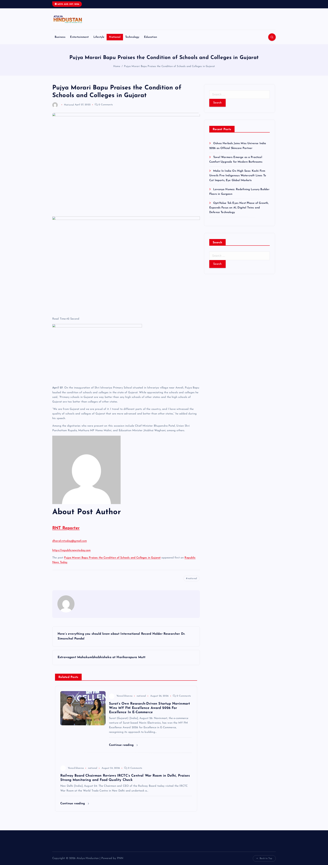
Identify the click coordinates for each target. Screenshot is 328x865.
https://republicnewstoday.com (71, 550)
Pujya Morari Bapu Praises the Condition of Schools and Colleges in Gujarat (169, 66)
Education (150, 37)
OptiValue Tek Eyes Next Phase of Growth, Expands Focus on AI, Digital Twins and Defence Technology (239, 208)
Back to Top (266, 858)
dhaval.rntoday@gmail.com (69, 541)
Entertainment (79, 37)
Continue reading (122, 745)
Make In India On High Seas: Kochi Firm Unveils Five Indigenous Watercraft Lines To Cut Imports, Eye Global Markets (237, 176)
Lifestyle (98, 37)
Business (60, 37)
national (192, 578)
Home (116, 66)
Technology (132, 37)
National (114, 37)
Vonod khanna (124, 696)
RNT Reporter (66, 528)
